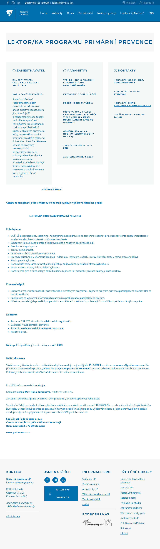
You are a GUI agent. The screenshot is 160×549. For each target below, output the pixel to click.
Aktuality (57, 13)
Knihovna (125, 528)
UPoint (124, 533)
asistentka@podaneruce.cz (132, 105)
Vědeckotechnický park (133, 513)
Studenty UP (89, 478)
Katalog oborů (128, 497)
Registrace (148, 2)
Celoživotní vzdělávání (132, 523)
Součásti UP (126, 487)
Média (85, 504)
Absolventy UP (90, 489)
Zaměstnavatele (90, 484)
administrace (13, 516)
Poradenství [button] (85, 13)
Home (44, 13)
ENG (151, 13)
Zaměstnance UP (91, 499)
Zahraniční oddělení (131, 507)
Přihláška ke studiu (130, 502)
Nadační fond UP (129, 517)
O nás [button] (70, 13)
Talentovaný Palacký (62, 2)
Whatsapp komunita (63, 493)
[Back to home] (17, 13)
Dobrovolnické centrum (37, 2)
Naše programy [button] (106, 13)
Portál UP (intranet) (130, 492)
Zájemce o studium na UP (96, 494)
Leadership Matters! (132, 13)
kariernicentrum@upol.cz (19, 482)
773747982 (120, 94)
